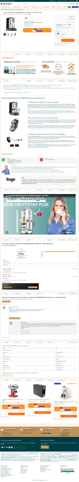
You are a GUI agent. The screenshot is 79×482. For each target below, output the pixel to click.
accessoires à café (43, 456)
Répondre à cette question (15, 318)
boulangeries (76, 452)
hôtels (63, 452)
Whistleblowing (43, 468)
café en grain (49, 457)
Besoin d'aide (53, 0)
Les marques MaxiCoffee (5, 468)
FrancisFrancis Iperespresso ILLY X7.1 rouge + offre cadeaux (12, 400)
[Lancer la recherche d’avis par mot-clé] (76, 265)
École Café (72, 0)
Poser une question (6, 301)
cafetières (48, 456)
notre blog (2, 444)
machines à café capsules (25, 460)
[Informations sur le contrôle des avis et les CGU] (27, 255)
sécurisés (48, 429)
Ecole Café (23, 458)
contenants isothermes (70, 456)
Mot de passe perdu (23, 470)
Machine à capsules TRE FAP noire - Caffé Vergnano (38, 399)
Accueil (2, 9)
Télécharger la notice (7, 375)
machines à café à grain (17, 460)
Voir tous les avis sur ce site (21, 257)
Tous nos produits (59, 0)
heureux (67, 429)
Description (17, 54)
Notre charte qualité (4, 470)
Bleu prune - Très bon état (60, 37)
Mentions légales (43, 470)
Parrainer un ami (3, 476)
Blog (69, 0)
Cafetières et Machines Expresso (9, 9)
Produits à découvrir (73, 54)
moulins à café (32, 460)
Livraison (22, 468)
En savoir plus (45, 447)
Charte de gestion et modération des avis (9, 245)
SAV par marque (23, 471)
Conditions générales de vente (45, 469)
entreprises (59, 452)
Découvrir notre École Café (5, 471)
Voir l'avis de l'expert (33, 287)
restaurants (66, 452)
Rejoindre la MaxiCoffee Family (6, 475)
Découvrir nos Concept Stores (6, 474)
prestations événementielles (5, 459)
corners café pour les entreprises (45, 460)
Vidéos (28, 54)
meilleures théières (62, 456)
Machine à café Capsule (19, 9)
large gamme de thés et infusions (45, 459)
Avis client (39, 54)
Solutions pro (65, 0)
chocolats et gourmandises (71, 459)
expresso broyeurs (53, 456)
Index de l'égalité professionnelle (6, 469)
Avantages (6, 54)
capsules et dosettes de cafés (63, 457)
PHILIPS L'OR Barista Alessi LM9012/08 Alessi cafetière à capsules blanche (63, 402)
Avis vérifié (75, 276)
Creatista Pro (65, 33)
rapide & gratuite (29, 429)
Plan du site (42, 471)
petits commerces (71, 452)
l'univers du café (9, 429)
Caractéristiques (61, 54)
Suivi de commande (23, 469)
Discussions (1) (50, 54)
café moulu (55, 457)
